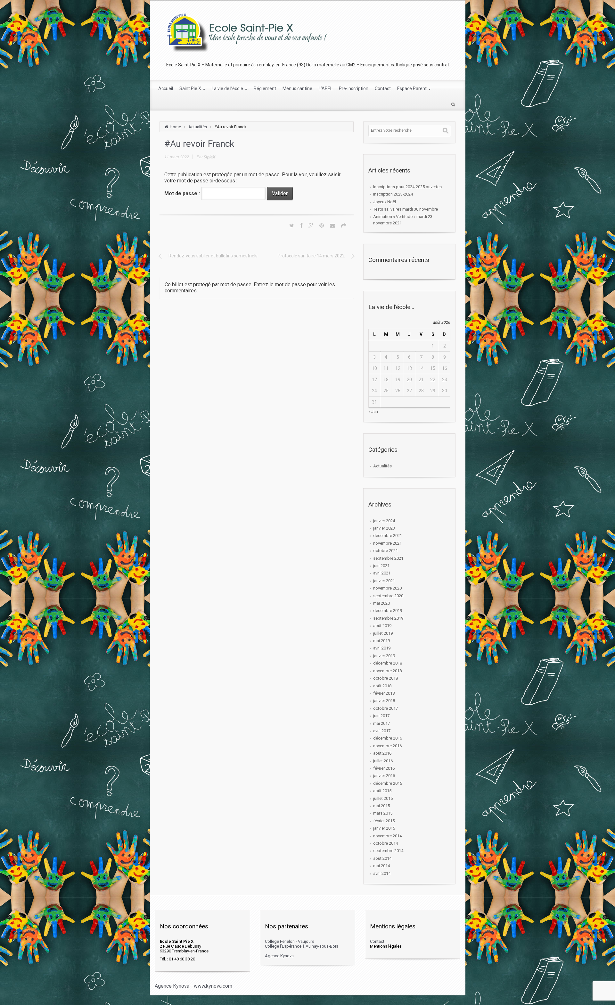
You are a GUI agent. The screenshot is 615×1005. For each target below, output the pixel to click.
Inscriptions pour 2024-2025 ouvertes (407, 186)
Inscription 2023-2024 (393, 194)
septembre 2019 (388, 618)
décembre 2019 (387, 610)
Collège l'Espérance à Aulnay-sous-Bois (301, 946)
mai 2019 (381, 640)
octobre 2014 (385, 843)
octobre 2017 (385, 708)
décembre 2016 (387, 738)
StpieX (209, 157)
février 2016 (384, 768)
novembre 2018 (387, 670)
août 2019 (382, 625)
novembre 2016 (387, 745)
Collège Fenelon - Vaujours (289, 941)
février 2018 (384, 693)
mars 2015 (382, 813)
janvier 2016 (384, 775)
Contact (377, 941)
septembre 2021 (388, 558)
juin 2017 (381, 715)
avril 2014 (381, 873)
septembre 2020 (388, 595)
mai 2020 (381, 603)
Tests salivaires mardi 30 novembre (405, 209)
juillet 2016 (383, 760)
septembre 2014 (388, 850)
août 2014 (382, 858)
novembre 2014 (387, 835)
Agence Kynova (279, 955)
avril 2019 (381, 648)
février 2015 (384, 820)
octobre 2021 (385, 550)
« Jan (373, 411)
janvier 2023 (384, 528)
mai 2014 (381, 865)
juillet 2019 (383, 633)
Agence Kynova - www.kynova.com (193, 986)
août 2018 (382, 685)
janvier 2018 (384, 700)
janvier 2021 (384, 580)
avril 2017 (381, 730)
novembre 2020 (387, 588)
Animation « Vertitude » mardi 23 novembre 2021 (402, 219)
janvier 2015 (384, 828)
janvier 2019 (384, 655)
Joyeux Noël (384, 201)
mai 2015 (381, 805)
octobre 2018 (385, 678)
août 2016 (382, 753)
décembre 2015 (387, 783)
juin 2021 (381, 565)
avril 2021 (381, 573)
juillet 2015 (383, 798)
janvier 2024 (384, 520)
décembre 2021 (387, 535)
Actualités (197, 126)
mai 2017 (381, 723)
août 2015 (382, 790)
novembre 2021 (387, 543)
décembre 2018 (387, 663)
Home (175, 126)
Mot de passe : (182, 193)
